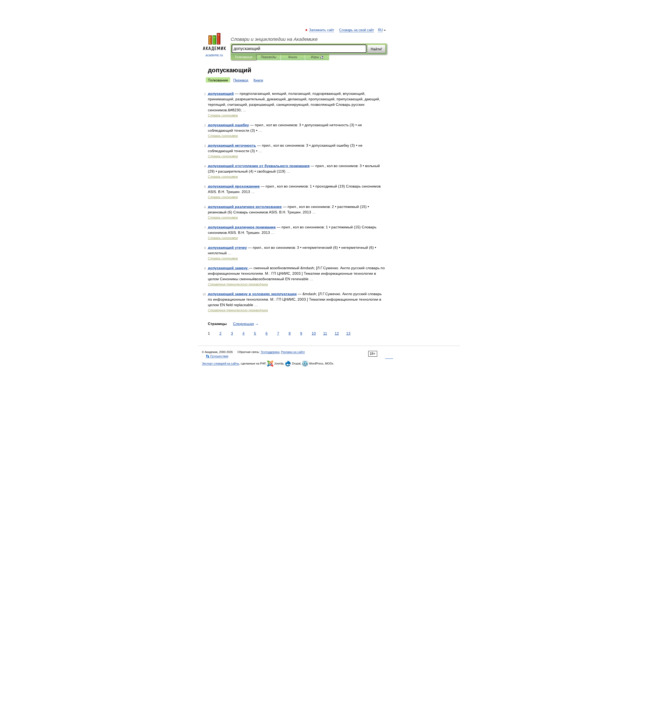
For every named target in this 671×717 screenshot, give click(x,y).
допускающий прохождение (234, 186)
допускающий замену (228, 268)
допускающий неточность (232, 145)
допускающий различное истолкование (245, 207)
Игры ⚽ (317, 57)
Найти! (376, 49)
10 (314, 333)
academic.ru (214, 55)
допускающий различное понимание (242, 227)
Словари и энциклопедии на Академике (274, 39)
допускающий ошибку (228, 125)
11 (325, 333)
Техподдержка (270, 352)
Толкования (243, 57)
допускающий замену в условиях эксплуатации (252, 294)
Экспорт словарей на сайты (220, 363)
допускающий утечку (227, 247)
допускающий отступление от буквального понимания (259, 166)
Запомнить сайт (322, 30)
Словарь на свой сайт (356, 30)
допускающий (221, 93)
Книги (292, 57)
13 (348, 333)
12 (337, 333)
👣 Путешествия (217, 356)
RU (380, 30)
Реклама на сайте (293, 352)
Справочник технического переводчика (238, 284)
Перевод (240, 80)
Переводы (268, 57)
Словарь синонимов (223, 115)
